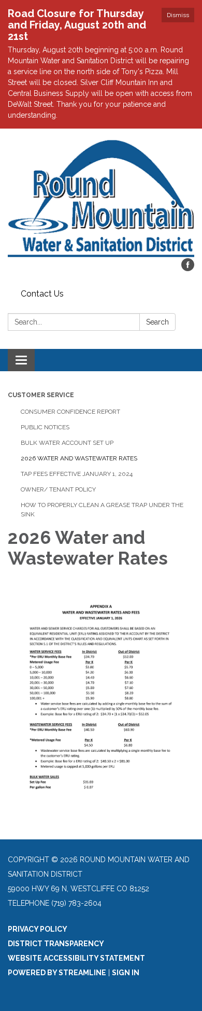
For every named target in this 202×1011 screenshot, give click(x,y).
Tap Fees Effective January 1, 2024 (77, 474)
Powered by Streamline (57, 972)
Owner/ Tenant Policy (58, 489)
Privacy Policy (37, 929)
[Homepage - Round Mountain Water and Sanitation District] (101, 198)
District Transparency (56, 943)
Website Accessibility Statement (76, 958)
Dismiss (178, 15)
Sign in (125, 972)
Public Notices (45, 427)
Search (157, 322)
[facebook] (187, 268)
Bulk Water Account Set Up (67, 442)
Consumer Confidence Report (70, 411)
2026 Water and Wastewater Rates (79, 458)
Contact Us (42, 294)
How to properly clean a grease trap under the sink (102, 509)
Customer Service (41, 395)
